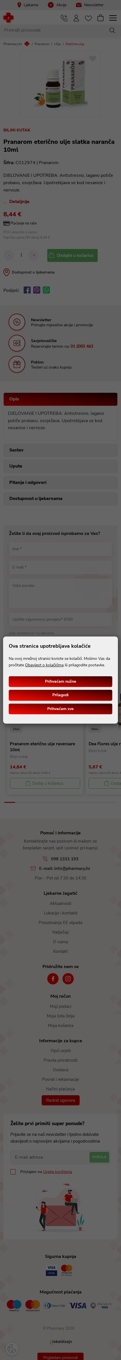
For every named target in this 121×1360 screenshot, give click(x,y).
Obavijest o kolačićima (44, 665)
